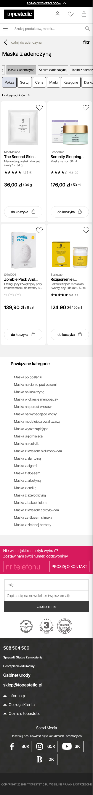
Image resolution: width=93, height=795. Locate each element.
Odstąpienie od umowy (19, 666)
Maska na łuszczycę (29, 392)
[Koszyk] (84, 14)
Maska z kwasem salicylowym (36, 510)
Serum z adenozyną (53, 70)
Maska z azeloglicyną (30, 495)
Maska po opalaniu (28, 377)
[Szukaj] (87, 28)
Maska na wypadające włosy (35, 414)
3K (77, 746)
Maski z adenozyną (21, 70)
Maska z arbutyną (27, 480)
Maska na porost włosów (32, 406)
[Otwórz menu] (5, 28)
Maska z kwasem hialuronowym (38, 451)
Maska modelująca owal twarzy (37, 421)
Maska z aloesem (27, 473)
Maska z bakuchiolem (30, 502)
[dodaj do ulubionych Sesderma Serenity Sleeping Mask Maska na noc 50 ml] (85, 107)
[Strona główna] (19, 14)
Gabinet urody (16, 675)
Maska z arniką (25, 488)
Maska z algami (25, 465)
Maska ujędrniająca (28, 436)
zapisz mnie (46, 606)
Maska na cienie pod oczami (35, 384)
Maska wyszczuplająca (31, 429)
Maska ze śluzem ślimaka (33, 517)
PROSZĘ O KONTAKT (69, 566)
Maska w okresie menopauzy (36, 399)
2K (51, 759)
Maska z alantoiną (27, 458)
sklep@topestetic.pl (22, 685)
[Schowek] (73, 14)
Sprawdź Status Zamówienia (23, 657)
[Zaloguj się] (60, 14)
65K (51, 746)
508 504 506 (16, 648)
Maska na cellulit (26, 443)
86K (25, 746)
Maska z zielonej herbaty (32, 525)
